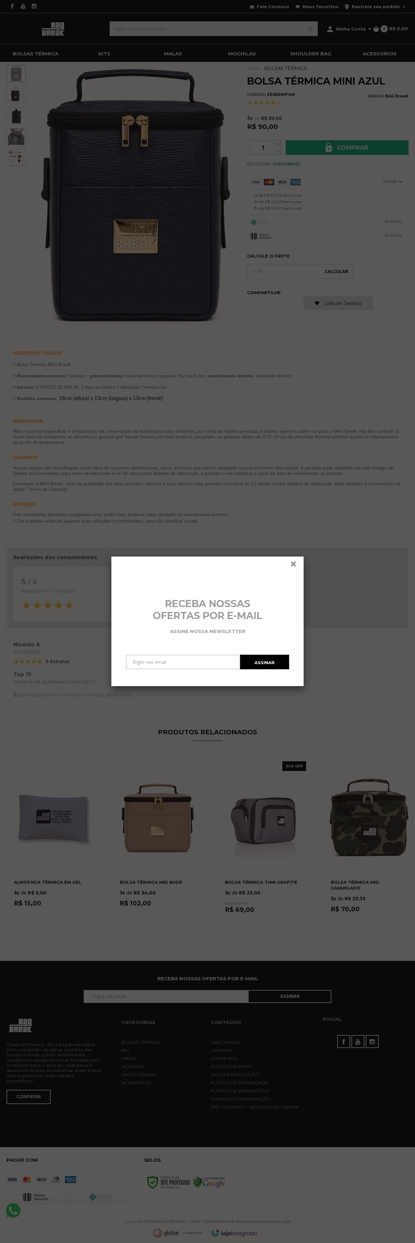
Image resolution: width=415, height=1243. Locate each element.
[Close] (296, 565)
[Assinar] (264, 662)
